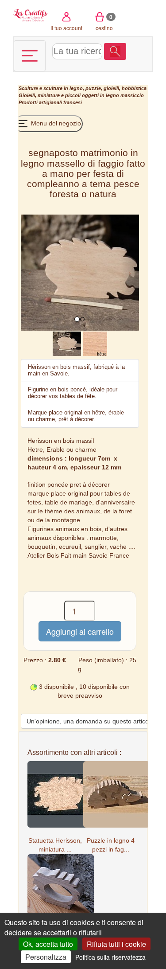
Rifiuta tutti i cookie (116, 944)
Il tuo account (66, 27)
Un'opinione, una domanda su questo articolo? (92, 721)
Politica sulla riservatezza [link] (110, 957)
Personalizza (45, 957)
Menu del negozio (55, 123)
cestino (104, 22)
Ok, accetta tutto (48, 944)
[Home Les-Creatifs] (30, 14)
